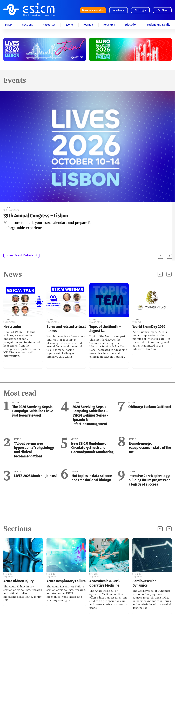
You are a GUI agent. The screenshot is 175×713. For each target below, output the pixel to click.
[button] (169, 256)
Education (131, 24)
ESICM (8, 24)
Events (69, 24)
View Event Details (20, 255)
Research (109, 24)
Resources (49, 24)
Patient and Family (158, 24)
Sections (27, 24)
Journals (88, 24)
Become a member (93, 10)
